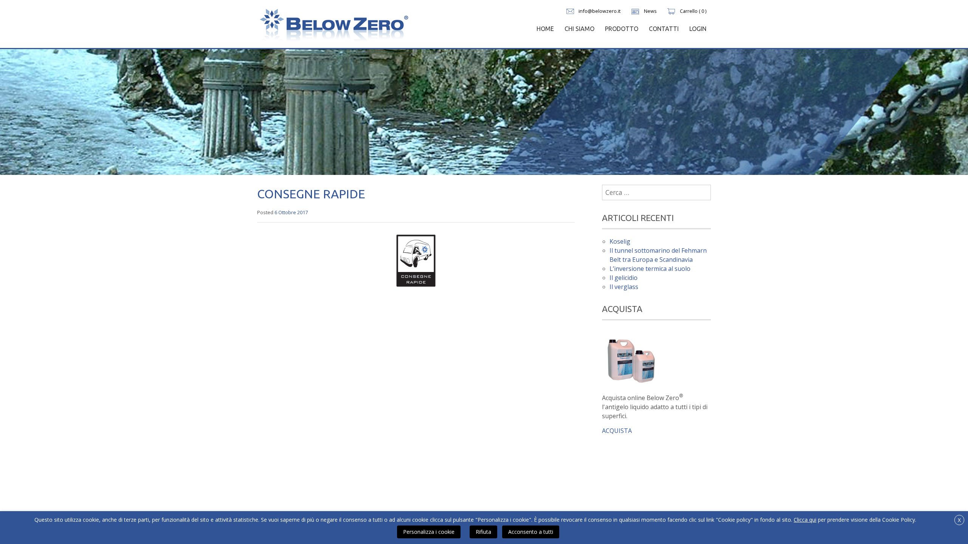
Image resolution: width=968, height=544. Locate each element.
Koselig (620, 241)
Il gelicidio (624, 278)
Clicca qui (805, 519)
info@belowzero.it (600, 11)
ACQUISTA (617, 431)
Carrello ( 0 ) (693, 11)
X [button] (959, 520)
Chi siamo (579, 28)
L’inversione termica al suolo (650, 268)
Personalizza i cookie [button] (429, 531)
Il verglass (624, 287)
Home (545, 28)
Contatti (664, 28)
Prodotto (621, 28)
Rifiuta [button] (483, 531)
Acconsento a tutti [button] (530, 531)
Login (697, 28)
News (650, 11)
